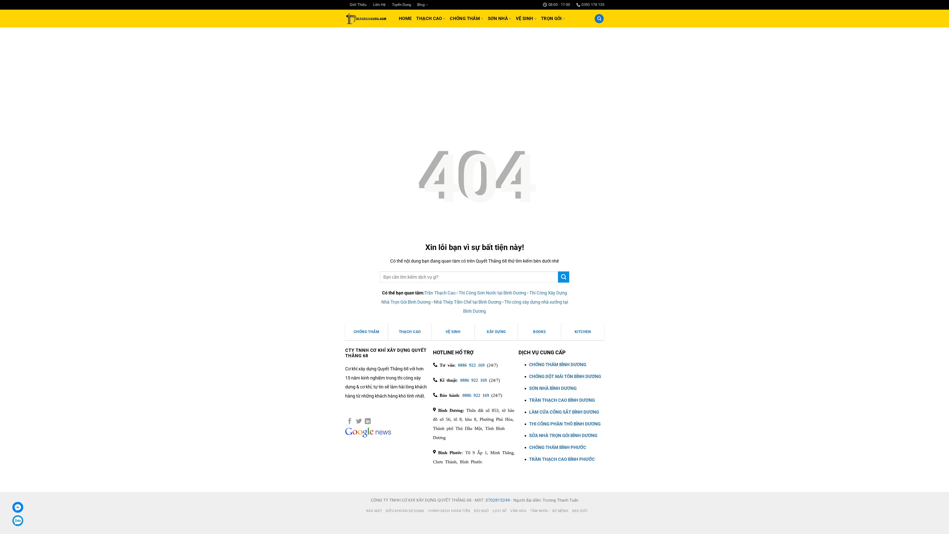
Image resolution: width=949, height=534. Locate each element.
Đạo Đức (580, 511)
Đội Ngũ (481, 511)
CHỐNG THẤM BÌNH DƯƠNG (557, 364)
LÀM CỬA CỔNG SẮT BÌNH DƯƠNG (564, 412)
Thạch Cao (429, 18)
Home (405, 18)
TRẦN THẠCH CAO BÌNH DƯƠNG (562, 400)
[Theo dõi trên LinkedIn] (368, 421)
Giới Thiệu (358, 4)
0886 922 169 (471, 364)
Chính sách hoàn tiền (449, 511)
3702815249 (497, 500)
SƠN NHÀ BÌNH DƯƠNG (553, 388)
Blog (421, 4)
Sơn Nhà (498, 18)
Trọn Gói (551, 18)
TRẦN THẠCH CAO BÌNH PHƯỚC (562, 459)
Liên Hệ (379, 4)
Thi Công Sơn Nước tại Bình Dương (492, 292)
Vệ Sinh (524, 18)
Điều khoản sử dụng (405, 511)
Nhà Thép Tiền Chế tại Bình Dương (467, 302)
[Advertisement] (474, 64)
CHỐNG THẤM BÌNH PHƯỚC (557, 447)
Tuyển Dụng (401, 4)
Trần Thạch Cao (439, 292)
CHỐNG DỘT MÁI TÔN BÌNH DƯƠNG (565, 376)
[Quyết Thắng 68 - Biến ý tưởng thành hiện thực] (366, 18)
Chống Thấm (465, 18)
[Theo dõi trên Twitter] (359, 421)
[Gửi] (563, 277)
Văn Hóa (518, 511)
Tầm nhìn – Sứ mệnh (549, 511)
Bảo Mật (374, 511)
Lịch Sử (500, 511)
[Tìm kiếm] (599, 18)
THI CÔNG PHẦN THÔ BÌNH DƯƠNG (565, 423)
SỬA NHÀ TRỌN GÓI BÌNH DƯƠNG (563, 435)
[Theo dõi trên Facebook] (350, 421)
